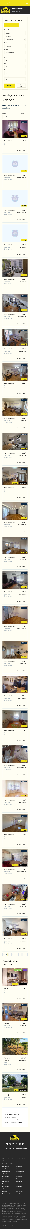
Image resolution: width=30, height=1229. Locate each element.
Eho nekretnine (19, 1176)
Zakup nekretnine (19, 1191)
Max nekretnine (19, 1183)
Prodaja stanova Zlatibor (10, 1117)
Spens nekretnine (6, 1178)
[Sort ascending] (22, 116)
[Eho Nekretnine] (5, 10)
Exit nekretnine (19, 1181)
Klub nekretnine (5, 1176)
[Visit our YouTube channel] (13, 1144)
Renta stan (4, 1191)
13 (20, 954)
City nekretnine (19, 1166)
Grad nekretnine (5, 1166)
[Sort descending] (25, 116)
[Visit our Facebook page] (7, 1144)
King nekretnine (5, 1186)
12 (17, 954)
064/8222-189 (16, 11)
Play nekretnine (5, 1183)
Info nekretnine (19, 1168)
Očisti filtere (21, 85)
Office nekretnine (6, 1173)
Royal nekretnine (6, 1171)
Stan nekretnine (5, 1181)
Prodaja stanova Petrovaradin (12, 1114)
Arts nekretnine (5, 1188)
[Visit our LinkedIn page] (20, 1144)
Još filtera (12, 25)
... (15, 954)
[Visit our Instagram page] (10, 1144)
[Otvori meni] (27, 3)
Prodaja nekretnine (6, 1193)
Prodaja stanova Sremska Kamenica (13, 1122)
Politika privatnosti (9, 1148)
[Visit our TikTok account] (23, 1144)
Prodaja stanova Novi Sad (11, 1112)
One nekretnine (19, 1188)
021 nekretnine (5, 1168)
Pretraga (10, 85)
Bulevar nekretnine (20, 1171)
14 (23, 954)
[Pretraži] (22, 3)
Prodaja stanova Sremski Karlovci (13, 1120)
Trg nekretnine (19, 1186)
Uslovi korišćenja (21, 1148)
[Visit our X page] (17, 1144)
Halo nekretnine (19, 1173)
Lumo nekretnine (19, 1193)
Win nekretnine (19, 1178)
